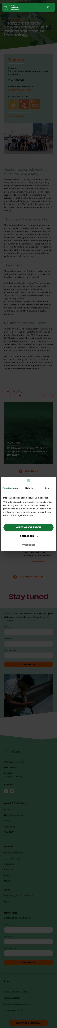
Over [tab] (47, 488)
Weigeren (28, 545)
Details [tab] (29, 488)
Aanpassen (27, 536)
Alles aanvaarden (28, 527)
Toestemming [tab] (10, 488)
